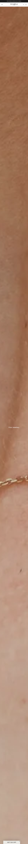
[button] (11, 842)
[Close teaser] (19, 841)
